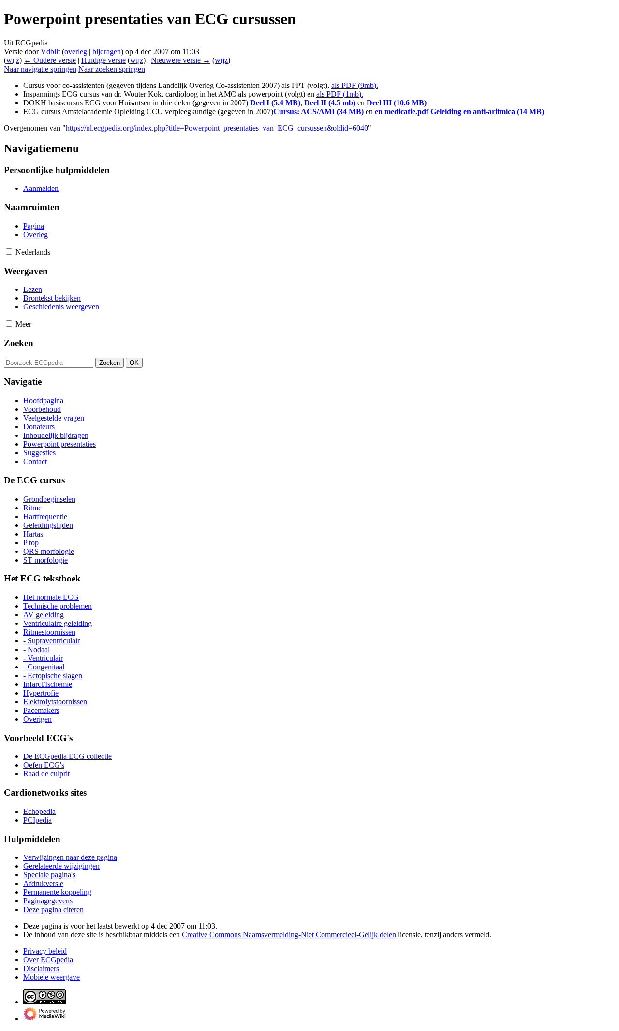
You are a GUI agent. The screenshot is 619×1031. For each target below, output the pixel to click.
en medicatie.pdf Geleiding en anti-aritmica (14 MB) (459, 111)
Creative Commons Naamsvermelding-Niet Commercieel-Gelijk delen (289, 934)
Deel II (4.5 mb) (329, 103)
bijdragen (106, 51)
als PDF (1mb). (339, 94)
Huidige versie (103, 60)
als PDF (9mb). (354, 85)
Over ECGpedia (48, 960)
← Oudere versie (50, 60)
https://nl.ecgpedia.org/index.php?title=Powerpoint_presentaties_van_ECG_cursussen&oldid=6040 (217, 128)
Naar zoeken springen (111, 69)
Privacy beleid (45, 951)
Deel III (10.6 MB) (397, 103)
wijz (12, 60)
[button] (9, 251)
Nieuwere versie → (180, 60)
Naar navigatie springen (40, 69)
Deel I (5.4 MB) (275, 103)
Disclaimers (41, 968)
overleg (75, 51)
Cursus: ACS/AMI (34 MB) (318, 111)
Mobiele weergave (51, 977)
